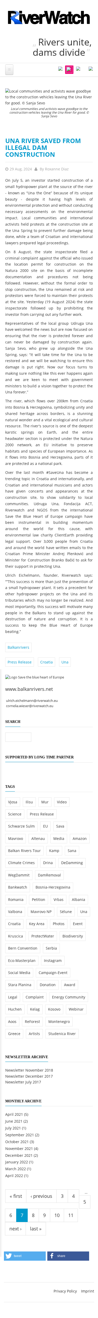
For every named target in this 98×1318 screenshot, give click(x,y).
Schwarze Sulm (21, 826)
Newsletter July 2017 (23, 1081)
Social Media (19, 972)
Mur (45, 801)
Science (14, 814)
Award (69, 984)
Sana (72, 850)
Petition (38, 899)
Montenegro (59, 1021)
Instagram (53, 960)
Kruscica (15, 936)
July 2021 (13, 1128)
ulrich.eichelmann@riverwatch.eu (32, 700)
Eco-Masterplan (22, 960)
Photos (59, 923)
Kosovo (54, 1009)
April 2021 (14, 1114)
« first (16, 1196)
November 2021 (19, 1148)
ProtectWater (42, 936)
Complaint (35, 997)
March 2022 (15, 1168)
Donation (48, 984)
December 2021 (19, 1155)
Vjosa (12, 801)
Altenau (38, 838)
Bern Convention (22, 948)
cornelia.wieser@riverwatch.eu (29, 706)
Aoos (12, 1021)
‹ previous (41, 1196)
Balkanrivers (18, 647)
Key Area (36, 923)
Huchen (15, 1009)
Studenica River (62, 1033)
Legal (12, 997)
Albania (78, 899)
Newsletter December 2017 (29, 1076)
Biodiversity (72, 936)
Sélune (66, 911)
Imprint (87, 1291)
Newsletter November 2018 (29, 1070)
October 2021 (17, 1141)
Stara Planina (19, 984)
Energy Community (68, 997)
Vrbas (59, 899)
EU (45, 826)
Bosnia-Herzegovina (53, 887)
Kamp (54, 850)
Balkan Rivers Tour (24, 850)
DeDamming (72, 862)
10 (57, 1215)
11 (70, 1215)
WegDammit (19, 875)
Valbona (15, 911)
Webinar (76, 1009)
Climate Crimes (21, 862)
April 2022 (14, 1175)
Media (58, 838)
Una (64, 662)
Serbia (51, 948)
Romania (16, 899)
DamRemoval (49, 875)
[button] (25, 1256)
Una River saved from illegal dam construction (43, 147)
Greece (14, 1033)
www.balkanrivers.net (29, 689)
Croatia (46, 662)
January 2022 (16, 1161)
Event (78, 923)
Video (62, 801)
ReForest (32, 1021)
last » (36, 1228)
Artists (34, 1033)
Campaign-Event (53, 972)
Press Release (20, 662)
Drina (48, 862)
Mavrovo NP (41, 911)
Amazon (80, 838)
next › (15, 1228)
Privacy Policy (65, 1291)
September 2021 (19, 1134)
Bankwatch (17, 887)
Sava (60, 826)
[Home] (49, 17)
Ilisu (29, 801)
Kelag (35, 1009)
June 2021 (13, 1121)
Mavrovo (15, 838)
